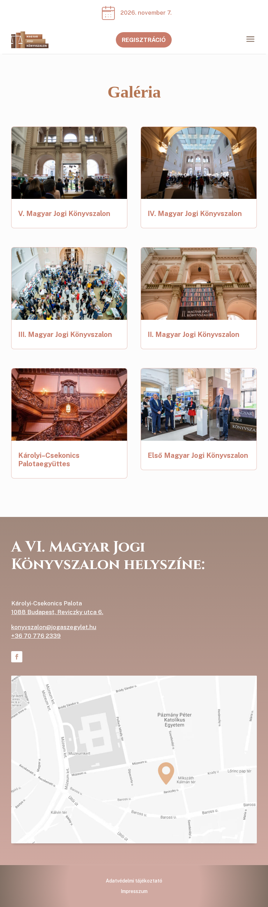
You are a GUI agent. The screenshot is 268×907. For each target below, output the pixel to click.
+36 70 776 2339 (36, 635)
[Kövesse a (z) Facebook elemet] (16, 656)
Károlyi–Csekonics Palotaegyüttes (49, 459)
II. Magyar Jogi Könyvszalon (193, 334)
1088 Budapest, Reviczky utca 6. (57, 612)
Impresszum (134, 891)
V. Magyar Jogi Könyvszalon (64, 213)
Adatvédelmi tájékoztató (134, 881)
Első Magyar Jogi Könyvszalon (198, 455)
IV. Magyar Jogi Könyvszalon (195, 213)
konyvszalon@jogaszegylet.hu (53, 627)
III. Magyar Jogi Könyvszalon (65, 334)
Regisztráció (144, 39)
